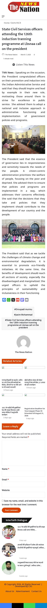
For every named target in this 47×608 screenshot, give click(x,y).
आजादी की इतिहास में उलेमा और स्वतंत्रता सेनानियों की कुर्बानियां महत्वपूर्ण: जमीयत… (31, 546)
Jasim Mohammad (24, 314)
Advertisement (23, 591)
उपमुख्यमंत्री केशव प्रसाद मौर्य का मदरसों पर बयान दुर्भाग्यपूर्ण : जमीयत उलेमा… (30, 564)
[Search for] (44, 16)
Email (5, 479)
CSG (30, 586)
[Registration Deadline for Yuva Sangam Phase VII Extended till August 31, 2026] (35, 400)
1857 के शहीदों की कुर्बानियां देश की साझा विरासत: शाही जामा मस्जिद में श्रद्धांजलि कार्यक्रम (11, 411)
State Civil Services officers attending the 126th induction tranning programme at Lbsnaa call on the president (24, 324)
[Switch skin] (39, 16)
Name (5, 469)
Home (6, 22)
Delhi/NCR (16, 22)
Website (6, 490)
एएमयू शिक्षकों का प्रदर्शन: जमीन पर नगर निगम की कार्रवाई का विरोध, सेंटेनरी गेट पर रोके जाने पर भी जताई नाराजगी (12, 384)
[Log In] (35, 16)
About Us (10, 591)
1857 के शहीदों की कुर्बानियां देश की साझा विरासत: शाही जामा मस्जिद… (31, 528)
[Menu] (3, 16)
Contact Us (36, 591)
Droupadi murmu (24, 309)
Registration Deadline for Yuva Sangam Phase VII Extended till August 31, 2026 (35, 412)
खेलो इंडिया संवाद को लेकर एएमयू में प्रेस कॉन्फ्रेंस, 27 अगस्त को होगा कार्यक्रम (35, 382)
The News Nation (11, 55)
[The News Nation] (23, 7)
